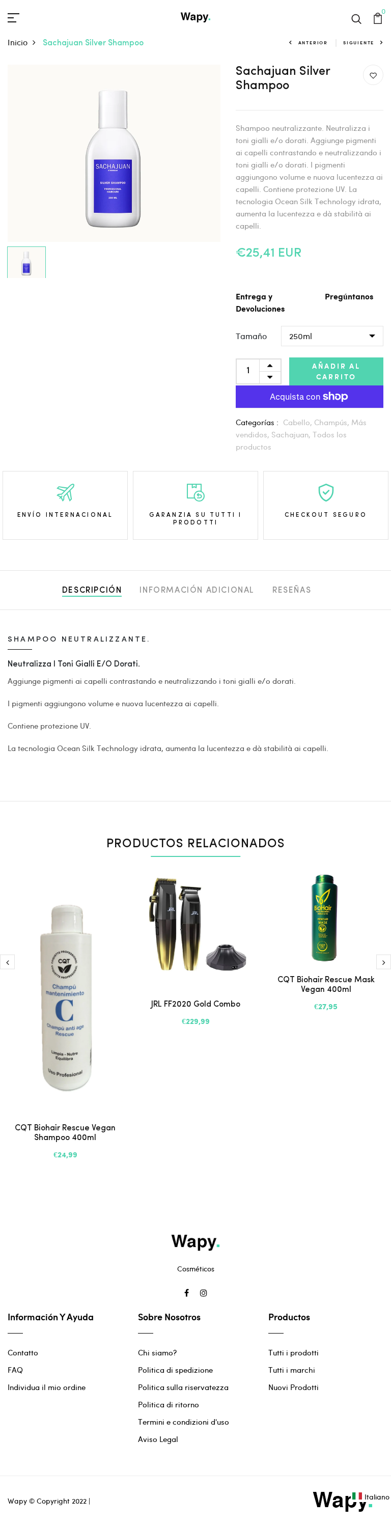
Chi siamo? (157, 1352)
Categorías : (257, 422)
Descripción (92, 591)
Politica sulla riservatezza (183, 1387)
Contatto (23, 1352)
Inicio (17, 42)
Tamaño (251, 335)
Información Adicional (197, 591)
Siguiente (358, 42)
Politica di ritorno (168, 1404)
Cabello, (298, 422)
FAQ (15, 1370)
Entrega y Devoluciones (260, 303)
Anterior (313, 42)
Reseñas (291, 591)
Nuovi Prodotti (293, 1387)
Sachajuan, (292, 434)
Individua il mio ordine (47, 1387)
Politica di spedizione (175, 1370)
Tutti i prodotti (293, 1352)
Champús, (332, 422)
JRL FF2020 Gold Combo (195, 1005)
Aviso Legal (158, 1439)
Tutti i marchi (291, 1370)
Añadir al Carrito (336, 371)
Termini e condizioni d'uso (183, 1422)
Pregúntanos (349, 297)
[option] (114, 153)
